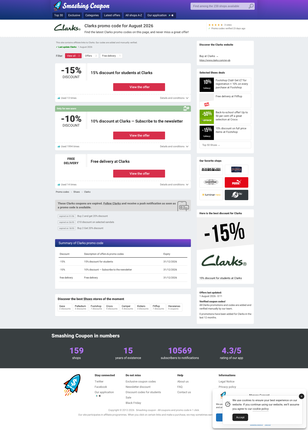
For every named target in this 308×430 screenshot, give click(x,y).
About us (183, 381)
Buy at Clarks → (209, 56)
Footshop (96, 307)
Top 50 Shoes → (211, 145)
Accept (240, 417)
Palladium (80, 307)
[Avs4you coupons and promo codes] (236, 195)
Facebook (101, 387)
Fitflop (158, 307)
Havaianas (174, 307)
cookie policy (261, 408)
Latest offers (112, 15)
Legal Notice (226, 381)
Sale (128, 397)
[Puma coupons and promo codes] (236, 182)
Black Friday (133, 403)
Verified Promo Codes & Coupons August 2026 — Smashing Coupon (81, 6)
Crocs (111, 307)
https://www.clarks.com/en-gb (214, 60)
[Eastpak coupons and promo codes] (211, 182)
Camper (127, 307)
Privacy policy (227, 387)
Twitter (99, 381)
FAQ (180, 387)
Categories (92, 15)
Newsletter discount (138, 387)
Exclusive (74, 15)
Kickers (142, 307)
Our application (157, 15)
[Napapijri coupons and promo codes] (211, 170)
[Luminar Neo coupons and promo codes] (211, 195)
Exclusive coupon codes (141, 381)
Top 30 (58, 15)
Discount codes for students (143, 392)
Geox (65, 307)
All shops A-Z (133, 15)
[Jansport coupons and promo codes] (236, 170)
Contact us (184, 392)
